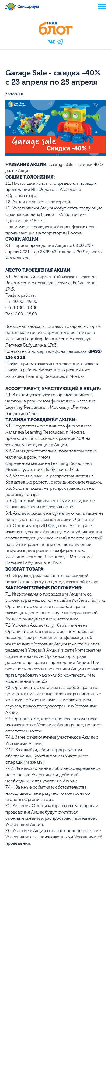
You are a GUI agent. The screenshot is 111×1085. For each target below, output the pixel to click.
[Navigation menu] (102, 6)
